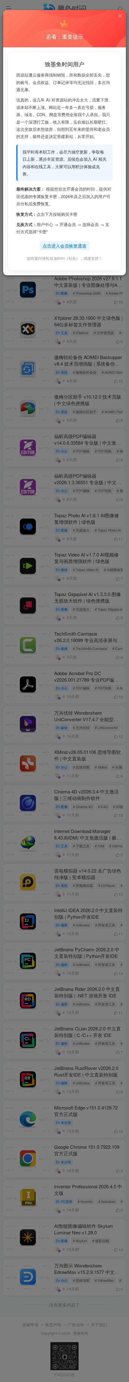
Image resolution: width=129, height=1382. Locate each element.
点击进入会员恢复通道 (64, 246)
